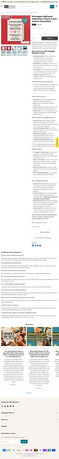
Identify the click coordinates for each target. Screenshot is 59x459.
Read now (13, 384)
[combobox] (33, 6)
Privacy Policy (19, 453)
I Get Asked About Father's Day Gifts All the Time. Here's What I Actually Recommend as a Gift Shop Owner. (13, 353)
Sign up (24, 441)
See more (28, 392)
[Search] (52, 6)
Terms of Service (39, 453)
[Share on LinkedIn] (38, 245)
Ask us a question (45, 232)
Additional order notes (37, 27)
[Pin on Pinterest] (40, 245)
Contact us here (47, 237)
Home (2, 12)
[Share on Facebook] (33, 245)
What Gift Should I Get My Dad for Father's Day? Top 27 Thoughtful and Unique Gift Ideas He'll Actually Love (39, 353)
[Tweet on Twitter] (35, 245)
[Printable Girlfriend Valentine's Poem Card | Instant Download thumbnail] (3, 48)
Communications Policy (29, 453)
